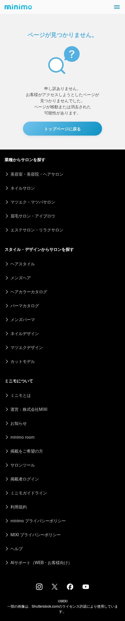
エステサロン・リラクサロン (36, 230)
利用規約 (18, 507)
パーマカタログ (24, 305)
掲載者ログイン (24, 479)
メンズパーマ (22, 319)
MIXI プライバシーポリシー (35, 534)
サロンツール (22, 465)
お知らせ (18, 423)
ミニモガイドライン (28, 493)
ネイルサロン (22, 188)
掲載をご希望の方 (26, 451)
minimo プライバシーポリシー (38, 520)
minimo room (22, 437)
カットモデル (22, 361)
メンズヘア (20, 277)
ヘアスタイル (22, 264)
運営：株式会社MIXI (28, 409)
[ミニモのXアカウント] (55, 588)
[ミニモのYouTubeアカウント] (86, 587)
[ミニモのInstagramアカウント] (39, 588)
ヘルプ (16, 548)
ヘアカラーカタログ (28, 291)
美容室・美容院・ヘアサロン (36, 174)
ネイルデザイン (24, 333)
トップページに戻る (62, 129)
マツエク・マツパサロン (32, 202)
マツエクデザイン (26, 347)
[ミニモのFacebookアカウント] (70, 588)
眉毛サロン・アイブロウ (32, 216)
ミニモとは (20, 395)
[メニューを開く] (116, 6)
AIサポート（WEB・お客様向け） (41, 562)
